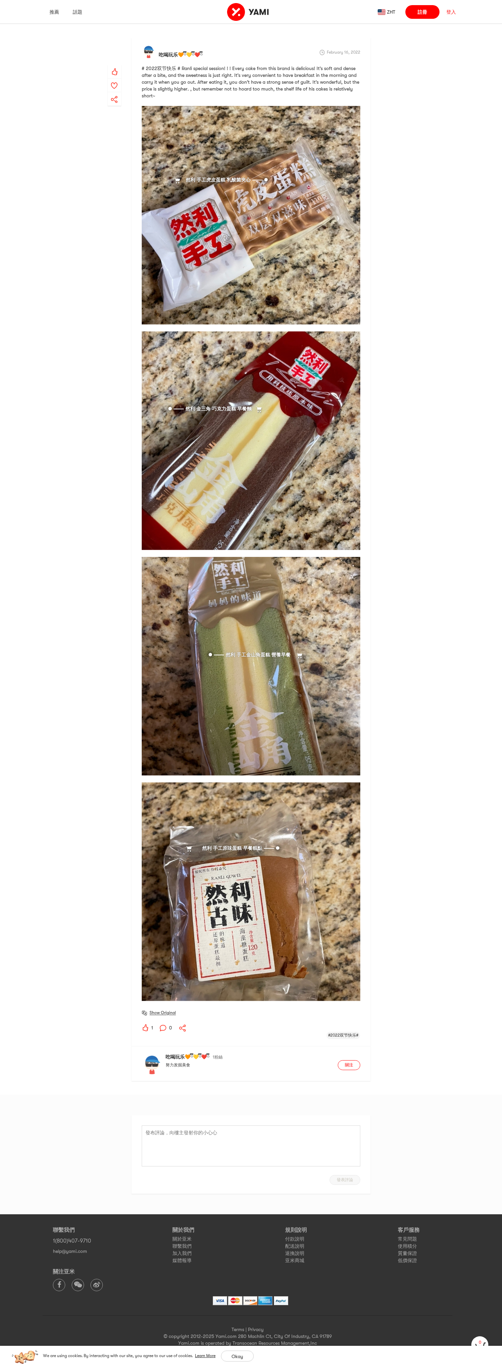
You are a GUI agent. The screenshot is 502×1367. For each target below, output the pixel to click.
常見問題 (407, 1239)
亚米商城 (294, 1260)
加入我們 (182, 1253)
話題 (77, 12)
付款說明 (294, 1239)
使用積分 (407, 1246)
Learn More (205, 1355)
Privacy (256, 1329)
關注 (349, 1065)
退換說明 (294, 1253)
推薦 (54, 12)
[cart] (479, 1344)
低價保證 (407, 1260)
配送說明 (294, 1246)
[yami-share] (114, 92)
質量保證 (407, 1253)
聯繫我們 (182, 1246)
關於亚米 (182, 1239)
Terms (238, 1329)
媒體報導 (182, 1260)
